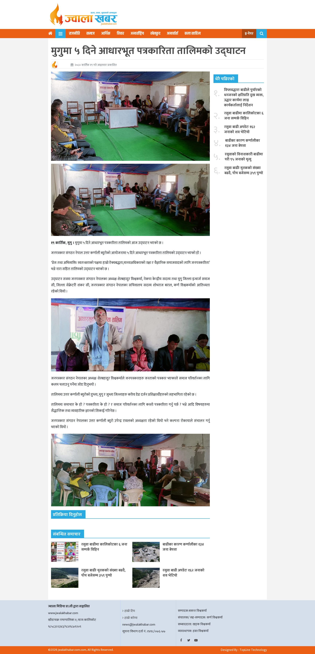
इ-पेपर (249, 33)
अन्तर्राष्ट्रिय (137, 33)
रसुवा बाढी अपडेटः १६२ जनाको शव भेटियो (183, 573)
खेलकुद (155, 33)
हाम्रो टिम (130, 611)
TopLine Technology (253, 650)
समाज (90, 33)
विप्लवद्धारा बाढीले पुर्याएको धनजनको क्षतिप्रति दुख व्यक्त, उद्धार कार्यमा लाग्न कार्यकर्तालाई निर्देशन (244, 97)
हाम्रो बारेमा (131, 618)
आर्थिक (105, 33)
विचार (120, 33)
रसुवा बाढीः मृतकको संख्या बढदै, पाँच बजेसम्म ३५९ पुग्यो (103, 573)
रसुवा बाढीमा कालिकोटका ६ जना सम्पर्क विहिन (104, 547)
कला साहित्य (193, 33)
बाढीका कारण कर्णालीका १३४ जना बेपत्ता (183, 547)
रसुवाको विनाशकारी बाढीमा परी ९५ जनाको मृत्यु (244, 156)
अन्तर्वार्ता (172, 33)
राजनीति (74, 33)
